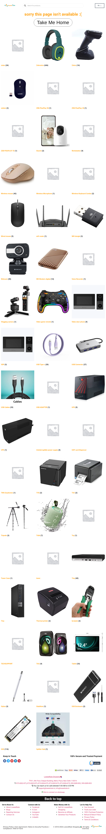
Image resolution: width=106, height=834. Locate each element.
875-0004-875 (43, 783)
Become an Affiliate (65, 812)
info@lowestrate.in (62, 788)
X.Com (34, 810)
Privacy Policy (89, 817)
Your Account (89, 807)
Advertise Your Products (67, 815)
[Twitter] (8, 760)
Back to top (53, 799)
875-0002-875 (21, 783)
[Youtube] (11, 760)
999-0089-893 (87, 783)
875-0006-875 (65, 783)
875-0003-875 (32, 783)
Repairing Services (13, 812)
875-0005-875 (54, 783)
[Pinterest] (19, 760)
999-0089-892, (76, 783)
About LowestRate (13, 807)
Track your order (90, 810)
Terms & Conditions (91, 820)
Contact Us (10, 815)
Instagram (36, 812)
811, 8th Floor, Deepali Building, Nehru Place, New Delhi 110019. (54, 781)
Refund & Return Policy (92, 815)
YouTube (35, 815)
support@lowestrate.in (47, 788)
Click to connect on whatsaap (54, 792)
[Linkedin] (15, 760)
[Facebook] (4, 760)
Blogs (8, 810)
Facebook (35, 807)
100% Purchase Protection (93, 812)
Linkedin (35, 817)
